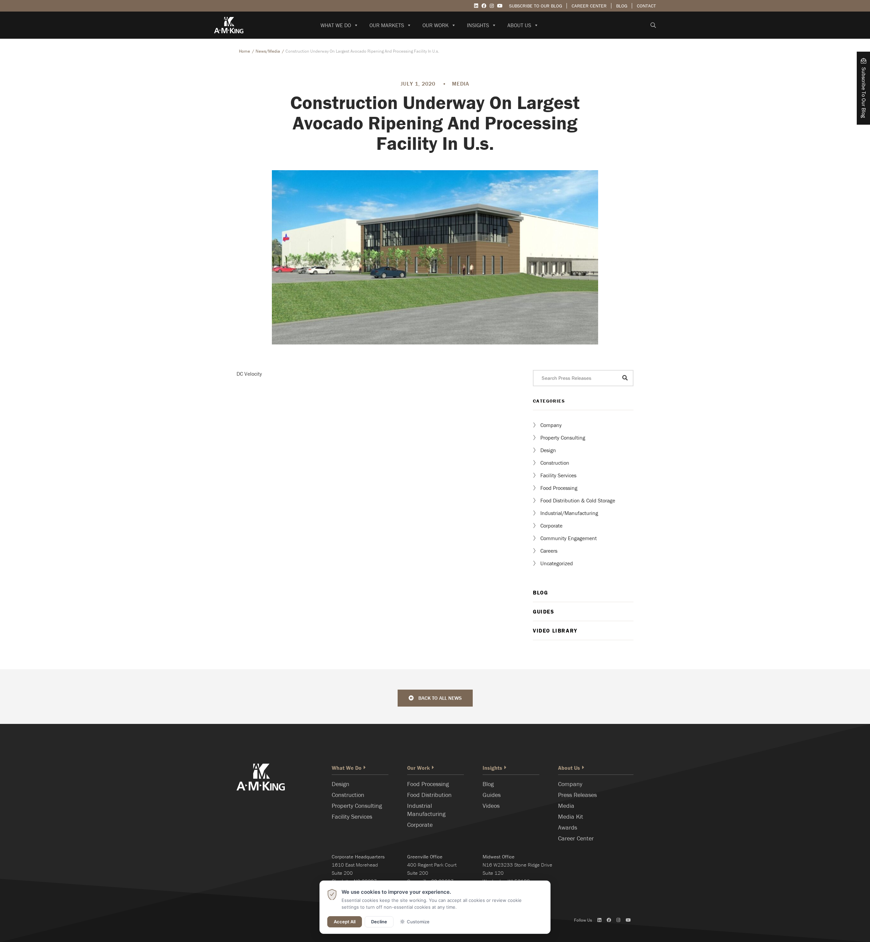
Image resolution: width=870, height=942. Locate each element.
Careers (548, 550)
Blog (621, 6)
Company (551, 425)
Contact (646, 6)
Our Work (435, 25)
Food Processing (558, 487)
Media (566, 806)
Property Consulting (562, 437)
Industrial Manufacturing (426, 810)
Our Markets (386, 25)
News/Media (268, 51)
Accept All (344, 921)
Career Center (589, 6)
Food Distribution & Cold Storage (577, 500)
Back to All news (439, 698)
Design (548, 450)
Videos (491, 806)
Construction (554, 462)
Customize (418, 921)
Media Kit (570, 816)
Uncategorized (556, 563)
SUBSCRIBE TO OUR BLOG (535, 6)
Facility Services (558, 475)
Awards (567, 827)
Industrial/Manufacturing (569, 513)
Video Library (555, 630)
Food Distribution (429, 795)
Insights (478, 25)
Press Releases (577, 795)
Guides (543, 611)
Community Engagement (568, 538)
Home (244, 51)
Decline (379, 921)
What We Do (335, 25)
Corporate (551, 525)
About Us (519, 25)
